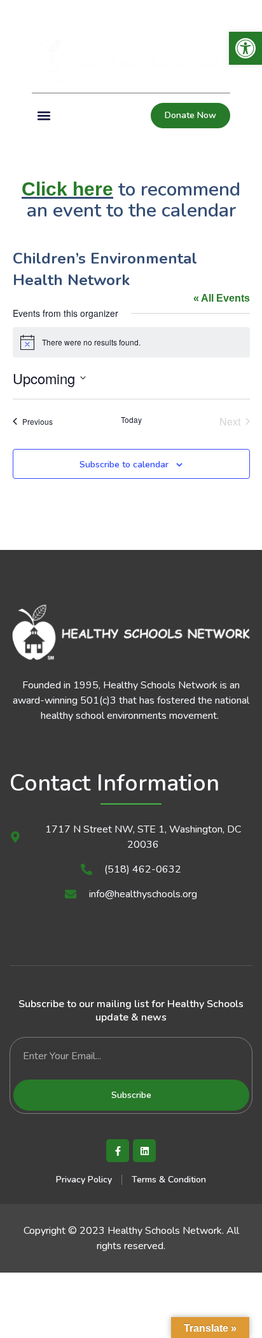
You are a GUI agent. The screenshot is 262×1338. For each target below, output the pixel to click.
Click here (67, 188)
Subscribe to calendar (124, 464)
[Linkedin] (36, 13)
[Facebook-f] (117, 1150)
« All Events (221, 298)
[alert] (131, 342)
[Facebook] (15, 13)
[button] (242, 13)
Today (131, 420)
